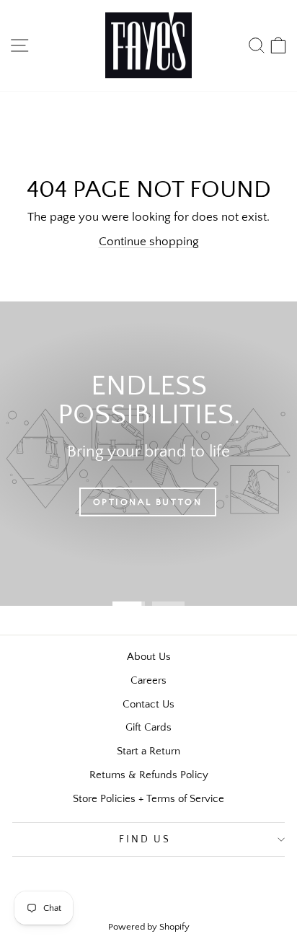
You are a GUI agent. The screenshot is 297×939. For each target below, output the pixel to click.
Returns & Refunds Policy (148, 775)
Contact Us (148, 704)
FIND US (145, 839)
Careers (148, 680)
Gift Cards (148, 727)
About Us (149, 657)
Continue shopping (149, 241)
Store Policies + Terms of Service (148, 799)
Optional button (148, 502)
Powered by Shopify (149, 927)
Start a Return (148, 751)
